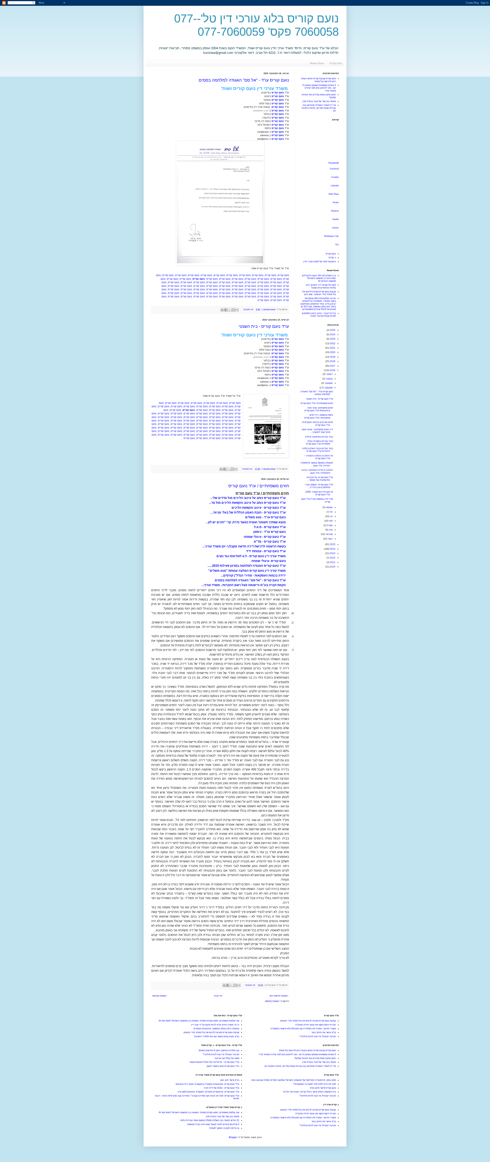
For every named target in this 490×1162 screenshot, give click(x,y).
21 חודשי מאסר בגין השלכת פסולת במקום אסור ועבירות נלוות (209, 1120)
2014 (332, 549)
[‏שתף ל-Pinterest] (222, 310)
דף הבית (218, 995)
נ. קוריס (332, 257)
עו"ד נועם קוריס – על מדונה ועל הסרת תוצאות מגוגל (214, 1062)
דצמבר (329, 374)
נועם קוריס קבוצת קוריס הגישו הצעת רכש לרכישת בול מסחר (318, 80)
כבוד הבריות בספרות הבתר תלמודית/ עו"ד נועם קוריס (319, 442)
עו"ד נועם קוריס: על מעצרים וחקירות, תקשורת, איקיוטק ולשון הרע (208, 1091)
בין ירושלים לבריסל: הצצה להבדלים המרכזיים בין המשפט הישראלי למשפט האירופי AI (319, 278)
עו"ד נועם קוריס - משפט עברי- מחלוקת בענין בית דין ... (319, 486)
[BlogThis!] (233, 310)
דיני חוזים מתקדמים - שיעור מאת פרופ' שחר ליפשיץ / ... (317, 430)
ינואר (330, 538)
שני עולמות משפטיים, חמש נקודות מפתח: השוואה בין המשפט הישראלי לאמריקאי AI (199, 1020)
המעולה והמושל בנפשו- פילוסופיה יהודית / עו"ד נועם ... (317, 464)
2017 (332, 366)
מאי (330, 520)
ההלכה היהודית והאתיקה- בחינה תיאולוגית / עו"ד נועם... (317, 471)
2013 (332, 553)
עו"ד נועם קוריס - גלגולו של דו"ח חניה (221, 1088)
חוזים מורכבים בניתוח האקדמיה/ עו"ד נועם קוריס (317, 423)
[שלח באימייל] (237, 310)
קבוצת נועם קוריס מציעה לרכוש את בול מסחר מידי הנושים (308, 1020)
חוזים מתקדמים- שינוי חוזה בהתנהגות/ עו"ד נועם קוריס (318, 409)
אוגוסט (329, 507)
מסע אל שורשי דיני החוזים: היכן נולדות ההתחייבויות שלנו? (321, 286)
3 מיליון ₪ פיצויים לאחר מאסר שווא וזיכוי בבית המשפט (213, 1124)
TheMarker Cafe (331, 235)
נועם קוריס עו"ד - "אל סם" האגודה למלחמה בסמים (244, 80)
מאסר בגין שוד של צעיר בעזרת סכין (319, 101)
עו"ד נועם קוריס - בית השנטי (264, 326)
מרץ (330, 529)
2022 (332, 343)
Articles (335, 227)
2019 (332, 357)
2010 (332, 566)
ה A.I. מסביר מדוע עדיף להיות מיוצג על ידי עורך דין (215, 1024)
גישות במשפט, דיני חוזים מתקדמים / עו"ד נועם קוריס (318, 416)
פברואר (329, 534)
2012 (332, 557)
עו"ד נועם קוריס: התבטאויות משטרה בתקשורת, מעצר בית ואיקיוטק (207, 1084)
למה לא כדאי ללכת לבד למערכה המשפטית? (314, 1084)
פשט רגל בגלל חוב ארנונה (227, 1058)
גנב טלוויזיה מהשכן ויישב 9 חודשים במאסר (218, 1050)
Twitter (335, 202)
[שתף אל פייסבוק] (226, 310)
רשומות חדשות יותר (278, 995)
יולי (331, 512)
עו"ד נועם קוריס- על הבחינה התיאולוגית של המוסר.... (319, 478)
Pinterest (335, 210)
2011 (332, 562)
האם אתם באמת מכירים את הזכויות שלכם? (315, 1058)
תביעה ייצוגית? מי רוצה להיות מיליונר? (317, 1036)
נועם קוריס (336, 63)
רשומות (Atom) (272, 1001)
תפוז (337, 244)
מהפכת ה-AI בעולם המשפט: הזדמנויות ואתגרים (216, 1028)
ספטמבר (328, 387)
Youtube (335, 176)
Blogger (233, 1137)
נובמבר (329, 378)
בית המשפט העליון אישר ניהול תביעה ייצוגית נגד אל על (309, 1091)
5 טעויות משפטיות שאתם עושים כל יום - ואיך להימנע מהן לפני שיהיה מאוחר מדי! (319, 88)
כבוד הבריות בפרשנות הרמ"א (319, 436)
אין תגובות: (248, 309)
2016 (332, 370)
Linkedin (335, 185)
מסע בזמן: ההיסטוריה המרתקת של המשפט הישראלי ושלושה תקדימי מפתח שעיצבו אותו (293, 1080)
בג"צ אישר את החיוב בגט (324, 1032)
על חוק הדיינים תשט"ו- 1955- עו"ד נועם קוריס (319, 493)
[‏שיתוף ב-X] (229, 310)
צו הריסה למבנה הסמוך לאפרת (224, 1128)
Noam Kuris (317, 63)
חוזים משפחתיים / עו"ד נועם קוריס (258, 485)
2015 (332, 544)
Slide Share (333, 193)
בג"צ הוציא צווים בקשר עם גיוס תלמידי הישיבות (216, 1036)
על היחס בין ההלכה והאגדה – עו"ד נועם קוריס (318, 457)
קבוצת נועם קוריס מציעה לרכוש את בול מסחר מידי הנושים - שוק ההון (319, 293)
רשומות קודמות (159, 995)
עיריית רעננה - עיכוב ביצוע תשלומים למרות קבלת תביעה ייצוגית (319, 314)
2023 (332, 339)
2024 (332, 334)
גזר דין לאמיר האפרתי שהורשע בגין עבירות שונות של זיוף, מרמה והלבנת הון (319, 108)
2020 (332, 352)
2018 (332, 361)
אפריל (329, 525)
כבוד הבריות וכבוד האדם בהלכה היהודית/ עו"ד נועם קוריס (317, 449)
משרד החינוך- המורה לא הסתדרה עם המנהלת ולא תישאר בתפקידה (303, 1028)
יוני (331, 516)
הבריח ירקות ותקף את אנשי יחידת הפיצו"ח (315, 1024)
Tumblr (335, 219)
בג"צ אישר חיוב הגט (229, 1080)
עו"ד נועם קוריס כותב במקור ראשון (223, 1066)
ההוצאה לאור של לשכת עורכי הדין (319, 261)
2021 (332, 348)
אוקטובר (328, 383)
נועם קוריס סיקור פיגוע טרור (323, 1088)
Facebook (333, 163)
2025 (332, 330)
